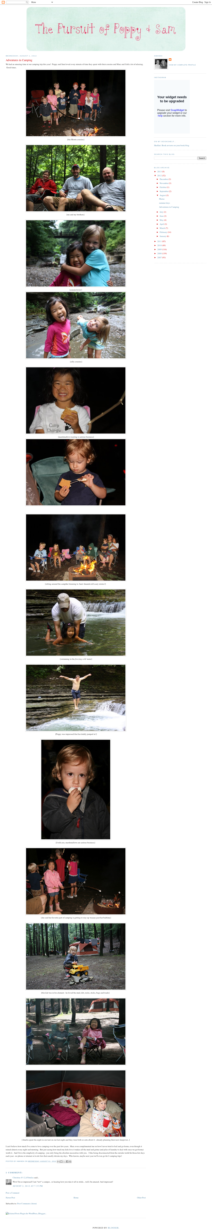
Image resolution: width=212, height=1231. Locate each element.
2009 (159, 249)
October (163, 187)
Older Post (141, 1197)
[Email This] (58, 1161)
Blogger (113, 1227)
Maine (162, 198)
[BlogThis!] (61, 1161)
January (163, 236)
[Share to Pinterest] (70, 1161)
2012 (159, 175)
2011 (159, 241)
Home (76, 1197)
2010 (159, 245)
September (164, 191)
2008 (159, 253)
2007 (159, 257)
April (162, 224)
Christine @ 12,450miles (23, 1177)
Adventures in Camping (169, 207)
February (164, 232)
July (162, 211)
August (163, 195)
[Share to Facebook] (67, 1161)
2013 (159, 171)
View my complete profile (182, 65)
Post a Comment (12, 1192)
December (164, 179)
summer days (164, 202)
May (162, 220)
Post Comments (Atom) (27, 1203)
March (163, 228)
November (164, 183)
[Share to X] (64, 1161)
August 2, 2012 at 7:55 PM (28, 1186)
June (162, 216)
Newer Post (10, 1197)
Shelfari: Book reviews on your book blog (171, 145)
